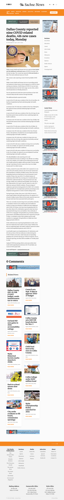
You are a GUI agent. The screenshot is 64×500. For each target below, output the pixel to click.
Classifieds (44, 11)
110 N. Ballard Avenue (50, 492)
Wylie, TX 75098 (14, 490)
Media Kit (42, 458)
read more (11, 305)
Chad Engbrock (11, 42)
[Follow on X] (9, 4)
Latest (8, 11)
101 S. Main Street (32, 492)
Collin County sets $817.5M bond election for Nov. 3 (31, 321)
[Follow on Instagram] (11, 4)
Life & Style (30, 11)
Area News (15, 302)
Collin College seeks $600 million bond (31, 379)
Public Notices (10, 13)
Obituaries (37, 11)
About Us (53, 451)
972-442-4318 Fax (50, 490)
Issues (32, 454)
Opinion (24, 11)
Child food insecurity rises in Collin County (31, 350)
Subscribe (53, 12)
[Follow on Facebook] (7, 4)
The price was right (49, 123)
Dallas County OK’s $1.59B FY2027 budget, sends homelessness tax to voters (13, 295)
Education (18, 11)
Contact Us (53, 458)
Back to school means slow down (14, 386)
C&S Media (10, 475)
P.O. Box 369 (14, 488)
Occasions (47, 58)
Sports (13, 11)
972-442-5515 (50, 488)
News (9, 392)
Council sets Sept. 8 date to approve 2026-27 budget (32, 292)
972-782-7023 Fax (32, 490)
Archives (32, 456)
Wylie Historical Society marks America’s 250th (13, 358)
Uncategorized (48, 69)
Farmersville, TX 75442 (32, 494)
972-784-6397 (31, 488)
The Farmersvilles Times (10, 454)
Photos (17, 13)
